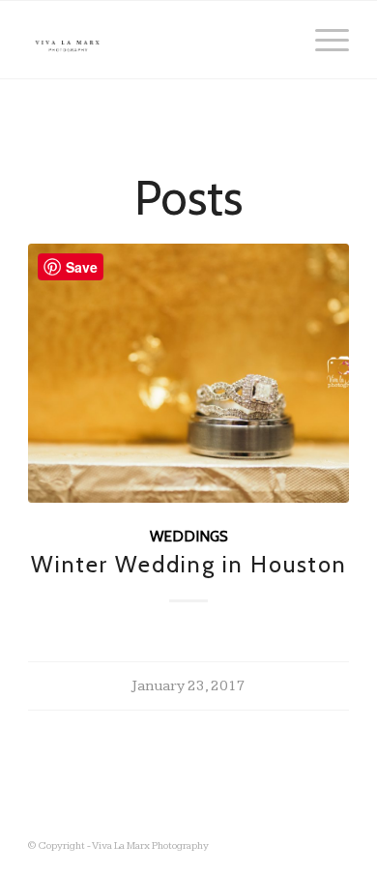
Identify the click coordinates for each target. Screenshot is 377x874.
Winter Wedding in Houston (189, 564)
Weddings (189, 536)
